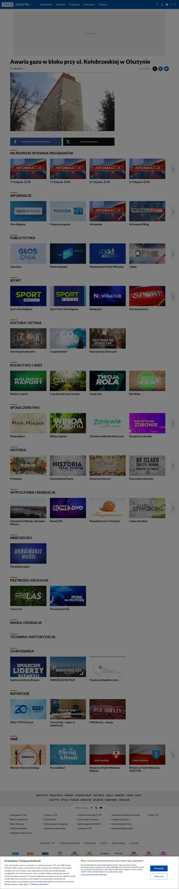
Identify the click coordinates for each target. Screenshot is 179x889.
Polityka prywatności (39, 884)
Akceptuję (158, 868)
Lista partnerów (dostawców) (93, 874)
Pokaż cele (159, 876)
